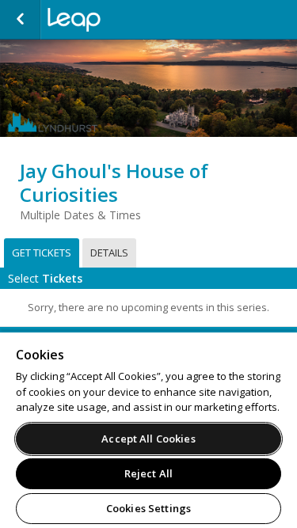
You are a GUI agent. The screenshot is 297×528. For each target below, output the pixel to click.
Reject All (148, 473)
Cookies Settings (148, 508)
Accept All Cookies (148, 438)
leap (127, 20)
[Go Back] (20, 20)
